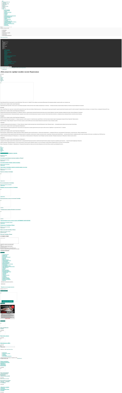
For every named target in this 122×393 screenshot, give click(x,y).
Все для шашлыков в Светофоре (7, 182)
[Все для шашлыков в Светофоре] (5, 180)
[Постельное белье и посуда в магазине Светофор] (5, 195)
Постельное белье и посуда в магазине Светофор (10, 198)
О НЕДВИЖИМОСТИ (8, 60)
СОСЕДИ (5, 14)
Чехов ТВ (4, 280)
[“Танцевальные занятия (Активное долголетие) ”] (5, 206)
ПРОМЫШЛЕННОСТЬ (8, 16)
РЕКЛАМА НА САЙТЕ (6, 32)
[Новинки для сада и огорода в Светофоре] (5, 184)
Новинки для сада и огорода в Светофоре (9, 187)
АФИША (5, 18)
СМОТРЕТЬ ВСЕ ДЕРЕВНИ (7, 301)
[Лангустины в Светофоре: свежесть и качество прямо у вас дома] (4, 164)
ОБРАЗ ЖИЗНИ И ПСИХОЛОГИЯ (10, 15)
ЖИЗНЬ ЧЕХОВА (5, 6)
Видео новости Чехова (6, 257)
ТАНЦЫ (5, 11)
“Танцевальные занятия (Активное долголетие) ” (10, 209)
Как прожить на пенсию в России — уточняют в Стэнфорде (5, 381)
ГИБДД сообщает (7, 9)
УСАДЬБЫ (6, 20)
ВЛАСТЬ (3, 5)
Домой (1, 67)
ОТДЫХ (5, 54)
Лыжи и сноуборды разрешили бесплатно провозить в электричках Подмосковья (4, 363)
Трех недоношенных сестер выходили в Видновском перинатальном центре (5, 374)
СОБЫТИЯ (4, 2)
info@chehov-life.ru (10, 349)
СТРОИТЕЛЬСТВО (5, 275)
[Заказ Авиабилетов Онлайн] (2, 325)
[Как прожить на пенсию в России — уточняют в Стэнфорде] (4, 378)
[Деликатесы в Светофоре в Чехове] (6, 222)
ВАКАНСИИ (6, 25)
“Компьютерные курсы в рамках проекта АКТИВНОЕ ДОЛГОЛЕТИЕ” (15, 220)
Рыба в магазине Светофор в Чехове (7, 229)
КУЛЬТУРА (4, 264)
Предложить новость (4, 335)
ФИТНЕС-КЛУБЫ (7, 17)
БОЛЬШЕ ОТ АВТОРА (12, 153)
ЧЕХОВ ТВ (6, 24)
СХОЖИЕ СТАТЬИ (4, 153)
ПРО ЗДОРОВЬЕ (7, 10)
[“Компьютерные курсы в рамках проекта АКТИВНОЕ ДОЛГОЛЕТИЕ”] (5, 217)
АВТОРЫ (4, 31)
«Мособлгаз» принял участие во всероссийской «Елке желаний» (4, 389)
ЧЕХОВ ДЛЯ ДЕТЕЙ (7, 12)
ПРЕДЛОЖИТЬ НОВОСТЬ (6, 35)
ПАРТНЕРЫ (4, 30)
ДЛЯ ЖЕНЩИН (5, 261)
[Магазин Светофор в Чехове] (5, 231)
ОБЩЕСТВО (4, 4)
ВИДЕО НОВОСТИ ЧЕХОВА (9, 23)
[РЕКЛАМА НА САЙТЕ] (2, 341)
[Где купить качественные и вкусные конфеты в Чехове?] (3, 155)
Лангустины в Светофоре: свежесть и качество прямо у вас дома (13, 167)
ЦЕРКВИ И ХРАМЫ (7, 22)
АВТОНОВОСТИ (5, 254)
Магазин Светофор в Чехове (6, 234)
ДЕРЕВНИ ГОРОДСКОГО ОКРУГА (10, 21)
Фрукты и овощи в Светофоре (6, 171)
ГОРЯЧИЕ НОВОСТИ (6, 260)
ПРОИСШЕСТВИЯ (5, 3)
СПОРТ (3, 7)
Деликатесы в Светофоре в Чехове (7, 225)
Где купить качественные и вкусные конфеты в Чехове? (11, 158)
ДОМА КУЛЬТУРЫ (7, 19)
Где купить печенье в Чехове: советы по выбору (10, 162)
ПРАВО (3, 269)
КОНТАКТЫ (4, 34)
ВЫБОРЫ (5, 13)
